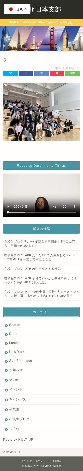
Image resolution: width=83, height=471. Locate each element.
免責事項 (57, 461)
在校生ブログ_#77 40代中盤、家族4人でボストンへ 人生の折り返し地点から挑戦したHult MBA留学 (41, 293)
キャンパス (17, 399)
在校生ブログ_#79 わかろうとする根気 (32, 268)
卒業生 (14, 409)
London (15, 342)
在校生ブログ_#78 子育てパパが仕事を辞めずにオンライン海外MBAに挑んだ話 (40, 280)
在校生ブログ (19, 419)
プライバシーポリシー (33, 461)
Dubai (13, 334)
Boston (14, 325)
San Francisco (20, 360)
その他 (14, 379)
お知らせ (16, 370)
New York (16, 351)
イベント (16, 389)
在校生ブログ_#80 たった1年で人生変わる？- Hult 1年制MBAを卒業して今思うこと (41, 257)
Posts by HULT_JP (18, 439)
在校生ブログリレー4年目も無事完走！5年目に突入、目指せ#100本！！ (39, 243)
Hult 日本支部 (41, 9)
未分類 (14, 429)
